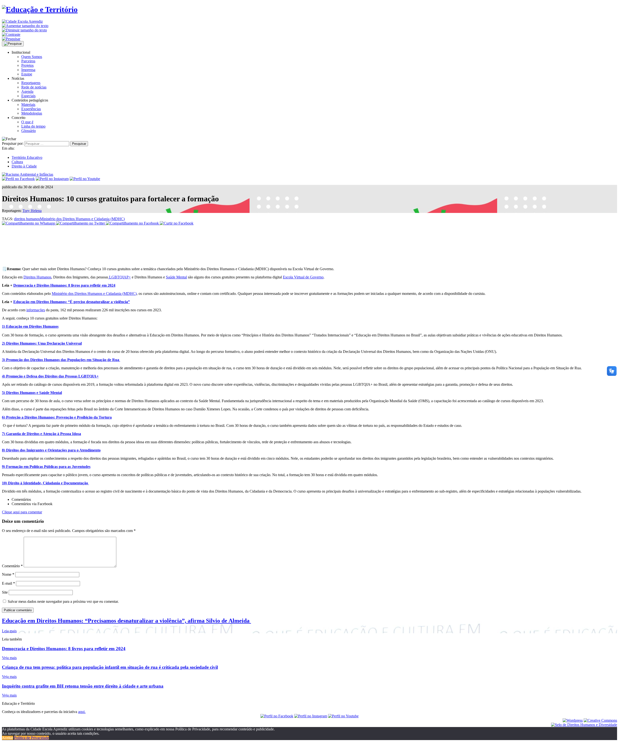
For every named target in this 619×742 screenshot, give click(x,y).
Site (5, 592)
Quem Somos (31, 57)
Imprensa (28, 70)
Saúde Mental (176, 277)
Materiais (28, 104)
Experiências (31, 109)
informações (35, 310)
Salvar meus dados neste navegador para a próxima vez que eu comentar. (63, 601)
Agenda (27, 91)
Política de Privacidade (31, 738)
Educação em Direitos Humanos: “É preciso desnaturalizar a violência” (71, 302)
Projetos (27, 65)
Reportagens (30, 83)
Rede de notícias (33, 87)
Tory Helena (32, 211)
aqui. (82, 712)
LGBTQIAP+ (119, 277)
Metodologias (31, 113)
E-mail (8, 583)
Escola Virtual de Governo (303, 277)
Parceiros (28, 61)
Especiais (28, 96)
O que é (27, 122)
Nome (8, 574)
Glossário (28, 131)
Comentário (12, 566)
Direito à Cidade (24, 166)
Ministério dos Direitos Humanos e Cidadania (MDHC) (82, 219)
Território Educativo (27, 157)
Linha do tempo (33, 126)
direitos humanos (27, 219)
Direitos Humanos (37, 277)
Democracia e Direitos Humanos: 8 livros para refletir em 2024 (64, 285)
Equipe (26, 74)
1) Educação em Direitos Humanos (30, 326)
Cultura (17, 162)
